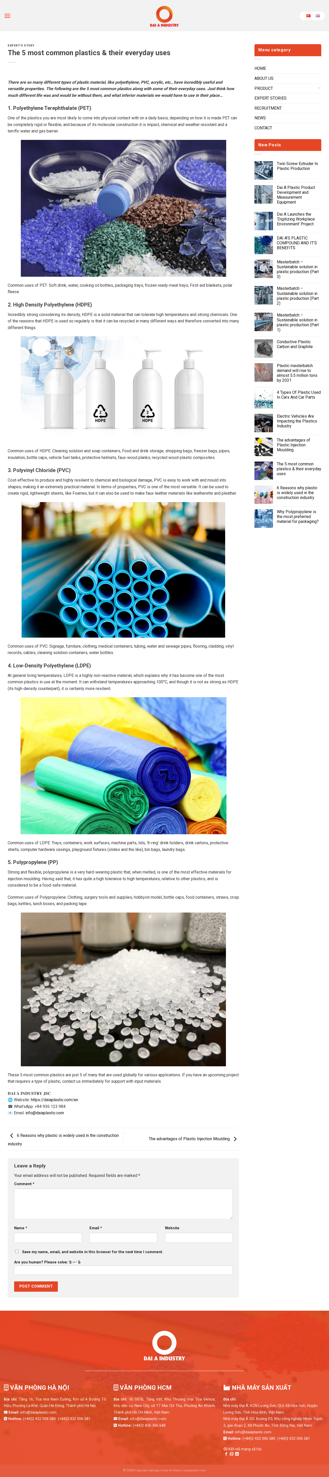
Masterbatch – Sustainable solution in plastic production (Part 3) (298, 269)
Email (95, 1228)
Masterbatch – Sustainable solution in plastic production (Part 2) (298, 296)
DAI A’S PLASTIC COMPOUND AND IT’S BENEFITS (297, 243)
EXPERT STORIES (270, 98)
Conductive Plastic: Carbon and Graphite (295, 344)
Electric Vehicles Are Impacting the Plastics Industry (297, 421)
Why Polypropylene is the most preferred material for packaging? (298, 516)
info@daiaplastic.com (44, 1112)
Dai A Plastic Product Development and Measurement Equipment (296, 195)
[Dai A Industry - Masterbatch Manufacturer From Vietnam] (164, 15)
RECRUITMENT (268, 108)
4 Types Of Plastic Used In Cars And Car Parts (299, 395)
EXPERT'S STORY (21, 45)
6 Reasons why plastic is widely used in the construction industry (297, 492)
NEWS (260, 118)
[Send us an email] (231, 1454)
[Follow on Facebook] (226, 1454)
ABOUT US (263, 78)
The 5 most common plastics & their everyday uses (299, 469)
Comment (24, 1184)
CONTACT (263, 128)
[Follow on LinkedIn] (237, 1454)
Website (172, 1228)
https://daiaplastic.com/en (54, 1099)
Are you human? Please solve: (41, 1262)
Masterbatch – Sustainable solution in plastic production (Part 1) (298, 322)
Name (20, 1228)
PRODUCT (263, 88)
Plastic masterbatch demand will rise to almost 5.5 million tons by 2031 (297, 373)
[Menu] (7, 16)
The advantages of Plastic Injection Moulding (190, 1138)
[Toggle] (319, 89)
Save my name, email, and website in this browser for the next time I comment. (92, 1252)
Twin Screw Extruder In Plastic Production (297, 166)
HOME (260, 68)
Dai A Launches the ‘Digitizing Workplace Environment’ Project (296, 219)
